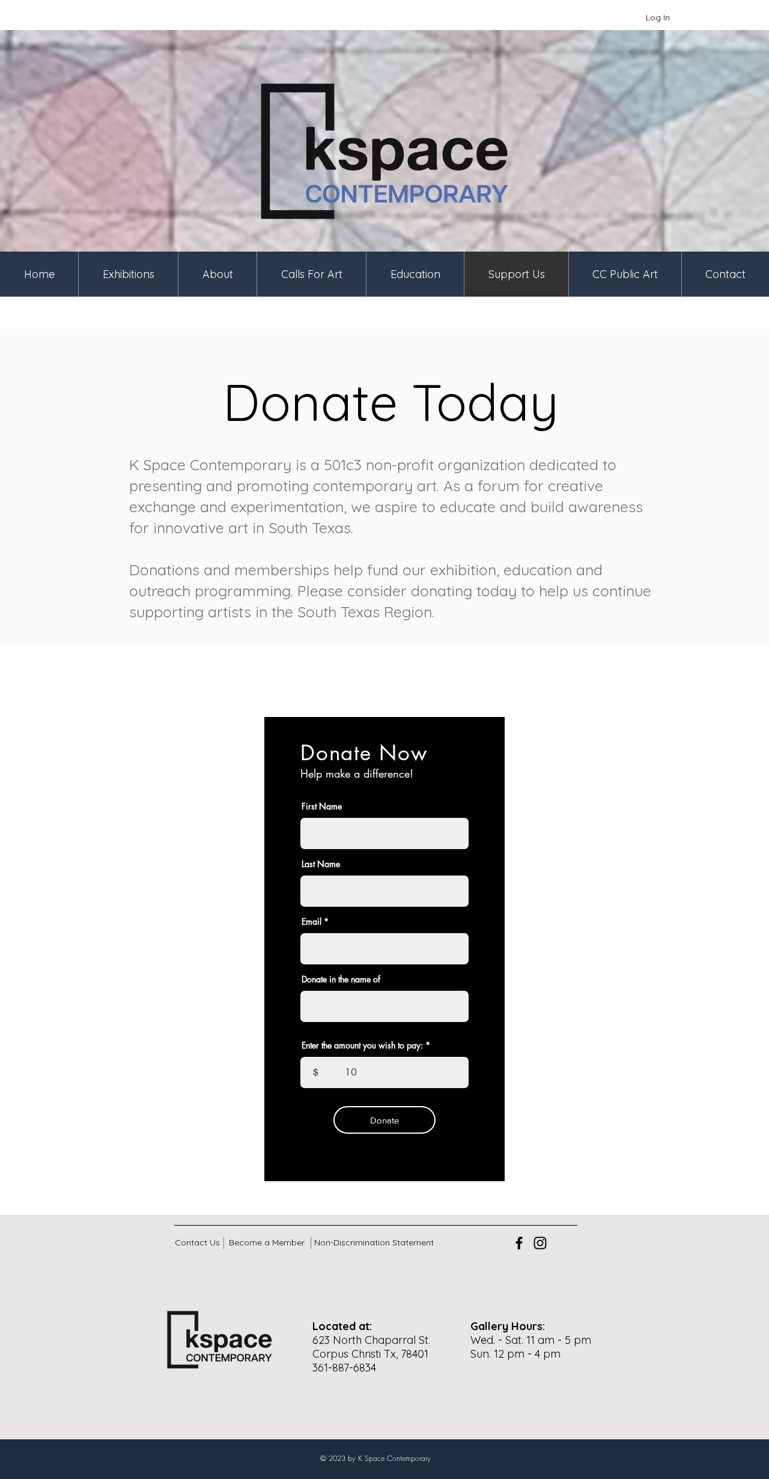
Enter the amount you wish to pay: (362, 1045)
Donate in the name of (341, 979)
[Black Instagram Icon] (540, 1243)
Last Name (321, 864)
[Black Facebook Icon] (519, 1243)
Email (311, 922)
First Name (322, 806)
